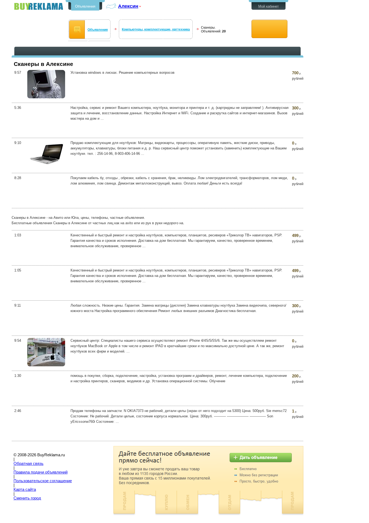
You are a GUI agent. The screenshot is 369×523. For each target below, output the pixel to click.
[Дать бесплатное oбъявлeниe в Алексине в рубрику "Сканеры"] (269, 29)
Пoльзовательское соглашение (43, 481)
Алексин (128, 6)
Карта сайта (25, 489)
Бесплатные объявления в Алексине (38, 6)
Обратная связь (28, 463)
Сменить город (27, 498)
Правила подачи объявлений (41, 472)
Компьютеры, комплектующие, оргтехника (156, 29)
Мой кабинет (268, 6)
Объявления (85, 6)
